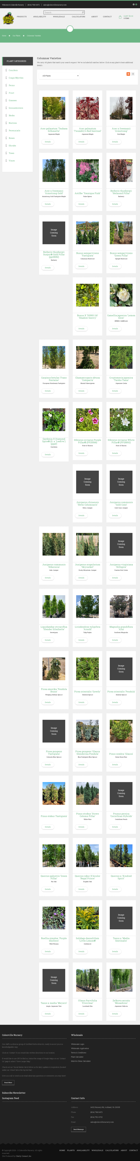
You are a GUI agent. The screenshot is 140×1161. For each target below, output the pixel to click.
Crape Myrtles (16, 77)
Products (22, 16)
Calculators (78, 16)
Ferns (12, 85)
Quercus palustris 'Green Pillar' (54, 877)
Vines (12, 160)
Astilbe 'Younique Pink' (87, 193)
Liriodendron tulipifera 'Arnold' (87, 628)
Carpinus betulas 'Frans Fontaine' (54, 379)
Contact (107, 16)
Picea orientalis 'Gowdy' (87, 691)
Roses (12, 138)
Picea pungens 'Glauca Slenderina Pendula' (87, 752)
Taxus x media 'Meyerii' (54, 1003)
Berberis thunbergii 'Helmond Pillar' (121, 192)
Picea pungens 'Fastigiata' (54, 752)
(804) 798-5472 (33, 5)
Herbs (12, 115)
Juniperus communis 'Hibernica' (53, 565)
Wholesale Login (77, 1044)
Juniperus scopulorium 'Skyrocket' (87, 565)
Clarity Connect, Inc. (24, 1156)
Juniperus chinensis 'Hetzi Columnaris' (87, 503)
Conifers (13, 70)
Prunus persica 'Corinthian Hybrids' (121, 815)
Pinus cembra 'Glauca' (121, 753)
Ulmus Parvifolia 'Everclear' (87, 1001)
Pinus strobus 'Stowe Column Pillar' (87, 815)
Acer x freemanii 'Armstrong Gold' (54, 192)
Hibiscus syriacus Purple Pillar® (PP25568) (87, 441)
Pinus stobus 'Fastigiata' (54, 816)
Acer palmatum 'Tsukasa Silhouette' (53, 129)
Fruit (11, 92)
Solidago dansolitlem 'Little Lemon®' (87, 939)
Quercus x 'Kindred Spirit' (121, 877)
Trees (11, 153)
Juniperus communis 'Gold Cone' (121, 503)
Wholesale (59, 16)
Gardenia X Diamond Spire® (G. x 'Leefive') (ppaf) (53, 441)
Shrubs (12, 145)
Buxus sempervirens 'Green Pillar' (121, 254)
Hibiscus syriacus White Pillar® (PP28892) (121, 441)
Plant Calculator (77, 1057)
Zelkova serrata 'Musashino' (121, 1001)
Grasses (13, 100)
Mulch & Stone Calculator (81, 1061)
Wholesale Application (80, 1048)
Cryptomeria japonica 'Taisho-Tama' (121, 379)
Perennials (14, 130)
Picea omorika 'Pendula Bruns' (54, 690)
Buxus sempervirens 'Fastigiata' (87, 254)
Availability (39, 16)
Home (4, 36)
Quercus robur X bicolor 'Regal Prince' (87, 877)
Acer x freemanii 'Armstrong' (121, 129)
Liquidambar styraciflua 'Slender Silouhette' (54, 628)
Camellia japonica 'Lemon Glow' (121, 316)
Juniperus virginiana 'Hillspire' (121, 565)
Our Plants (16, 36)
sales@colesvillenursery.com (55, 5)
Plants (71, 1150)
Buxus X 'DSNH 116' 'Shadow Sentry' (87, 316)
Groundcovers (16, 108)
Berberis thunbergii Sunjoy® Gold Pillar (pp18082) (54, 254)
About (94, 16)
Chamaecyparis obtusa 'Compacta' (87, 379)
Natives (13, 123)
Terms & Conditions (78, 1052)
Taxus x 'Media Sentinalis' (121, 939)
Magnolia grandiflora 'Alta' (121, 628)
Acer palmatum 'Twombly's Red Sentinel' (87, 129)
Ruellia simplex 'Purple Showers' (54, 939)
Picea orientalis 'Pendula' (121, 691)
